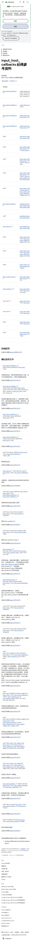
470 (17, 737)
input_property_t (8, 289)
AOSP (2, 45)
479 (17, 798)
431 (17, 431)
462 (17, 711)
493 (17, 778)
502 (17, 814)
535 (17, 525)
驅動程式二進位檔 (6, 877)
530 (17, 645)
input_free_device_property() (10, 564)
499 (17, 757)
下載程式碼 (4, 868)
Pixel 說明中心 (5, 912)
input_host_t (23, 117)
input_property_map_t (9, 277)
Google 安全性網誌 (6, 894)
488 (17, 486)
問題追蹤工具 (5, 926)
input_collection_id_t (14, 656)
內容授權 (22, 849)
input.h (13, 81)
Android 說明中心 (6, 910)
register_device (24, 204)
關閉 (15, 21)
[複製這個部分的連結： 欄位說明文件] (15, 360)
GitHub (3, 879)
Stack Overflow (5, 923)
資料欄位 (4, 75)
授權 (22, 932)
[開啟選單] (2, 2)
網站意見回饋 (6, 935)
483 (17, 831)
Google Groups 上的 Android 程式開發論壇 (13, 900)
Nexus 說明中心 (5, 915)
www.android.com (6, 918)
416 (17, 408)
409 (19, 352)
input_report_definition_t (10, 115)
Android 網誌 (5, 892)
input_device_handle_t (9, 204)
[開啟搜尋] (20, 2)
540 (17, 543)
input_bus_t (16, 391)
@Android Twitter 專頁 (7, 886)
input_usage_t (24, 178)
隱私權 (27, 932)
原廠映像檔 (4, 874)
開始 (15, 26)
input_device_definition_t (10, 105)
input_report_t (7, 226)
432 (17, 446)
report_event (23, 264)
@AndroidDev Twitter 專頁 (8, 889)
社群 (11, 932)
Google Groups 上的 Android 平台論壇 (11, 897)
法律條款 (16, 932)
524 (17, 623)
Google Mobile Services (7, 920)
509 (17, 600)
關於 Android (5, 932)
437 (17, 465)
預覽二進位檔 (5, 871)
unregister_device (25, 216)
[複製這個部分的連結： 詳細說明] (12, 349)
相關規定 (3, 866)
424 (17, 380)
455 (17, 686)
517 (17, 574)
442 (17, 506)
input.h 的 (13, 831)
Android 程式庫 (5, 863)
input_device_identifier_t (10, 91)
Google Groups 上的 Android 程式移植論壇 (13, 903)
